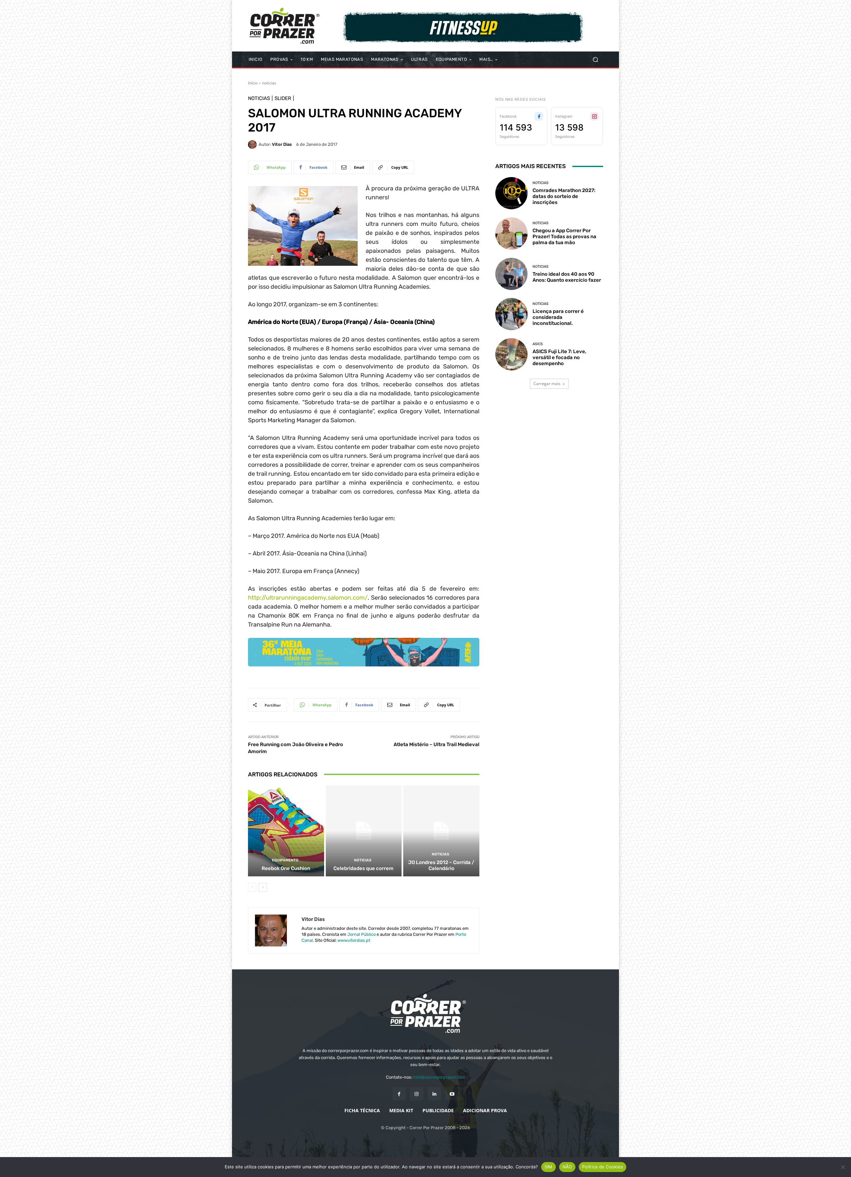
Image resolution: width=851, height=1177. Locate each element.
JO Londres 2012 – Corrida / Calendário (441, 865)
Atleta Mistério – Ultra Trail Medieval (436, 744)
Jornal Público (361, 934)
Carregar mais (547, 383)
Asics (538, 344)
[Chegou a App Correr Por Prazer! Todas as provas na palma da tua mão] (511, 233)
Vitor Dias (282, 144)
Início (253, 83)
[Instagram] (416, 1093)
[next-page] (263, 887)
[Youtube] (451, 1093)
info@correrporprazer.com (439, 1077)
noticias (269, 83)
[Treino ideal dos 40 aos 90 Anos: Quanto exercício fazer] (511, 274)
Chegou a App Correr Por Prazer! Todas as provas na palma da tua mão (564, 236)
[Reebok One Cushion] (286, 830)
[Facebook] (399, 1093)
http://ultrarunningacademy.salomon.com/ (308, 597)
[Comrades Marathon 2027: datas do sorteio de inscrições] (511, 193)
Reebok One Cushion (286, 868)
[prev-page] (252, 887)
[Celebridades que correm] (364, 830)
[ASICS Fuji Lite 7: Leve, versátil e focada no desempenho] (511, 354)
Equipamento (285, 860)
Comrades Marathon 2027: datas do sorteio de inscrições (564, 196)
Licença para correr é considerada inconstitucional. (558, 317)
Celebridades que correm (363, 868)
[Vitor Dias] (253, 144)
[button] (595, 59)
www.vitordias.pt (353, 940)
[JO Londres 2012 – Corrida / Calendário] (441, 830)
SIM (548, 1166)
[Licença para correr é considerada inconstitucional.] (511, 314)
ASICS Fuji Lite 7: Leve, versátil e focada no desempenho (559, 357)
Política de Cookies (602, 1166)
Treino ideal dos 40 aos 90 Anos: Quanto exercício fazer (567, 277)
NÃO (567, 1166)
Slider (283, 98)
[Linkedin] (434, 1093)
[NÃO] (842, 1167)
